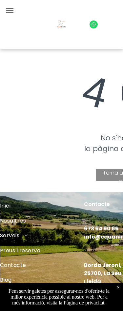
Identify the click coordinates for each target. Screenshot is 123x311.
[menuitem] (42, 205)
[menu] (9, 10)
